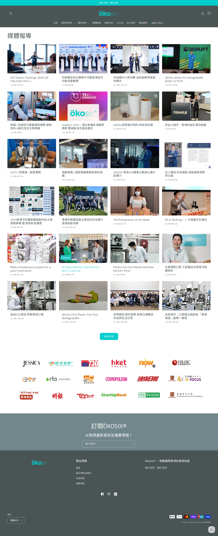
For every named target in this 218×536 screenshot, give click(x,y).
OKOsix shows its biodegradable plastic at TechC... (184, 79)
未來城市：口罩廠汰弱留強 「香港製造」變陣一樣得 (186, 316)
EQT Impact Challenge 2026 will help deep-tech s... (29, 79)
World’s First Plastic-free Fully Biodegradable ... (80, 316)
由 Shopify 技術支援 (203, 522)
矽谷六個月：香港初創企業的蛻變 (185, 125)
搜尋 (78, 468)
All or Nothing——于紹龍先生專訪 (186, 219)
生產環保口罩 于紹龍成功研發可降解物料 (186, 268)
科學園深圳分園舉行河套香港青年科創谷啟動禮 (82, 79)
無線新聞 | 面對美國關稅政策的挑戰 (82, 174)
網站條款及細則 (83, 473)
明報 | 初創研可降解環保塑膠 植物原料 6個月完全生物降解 (31, 126)
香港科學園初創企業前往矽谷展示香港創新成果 (82, 221)
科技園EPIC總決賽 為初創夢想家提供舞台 (134, 79)
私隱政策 (80, 478)
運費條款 (80, 483)
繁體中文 (15, 520)
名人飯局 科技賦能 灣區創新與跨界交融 (185, 174)
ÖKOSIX (191, 522)
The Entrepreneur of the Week (131, 219)
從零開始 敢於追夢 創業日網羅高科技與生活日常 (133, 316)
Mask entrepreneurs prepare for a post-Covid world (30, 268)
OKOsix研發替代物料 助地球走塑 (133, 125)
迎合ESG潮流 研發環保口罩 (26, 314)
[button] (10, 13)
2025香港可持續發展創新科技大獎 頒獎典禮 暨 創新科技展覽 (31, 221)
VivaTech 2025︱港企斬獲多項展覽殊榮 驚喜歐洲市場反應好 (83, 126)
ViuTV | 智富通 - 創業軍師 (25, 172)
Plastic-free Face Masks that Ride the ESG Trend (133, 268)
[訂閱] (132, 443)
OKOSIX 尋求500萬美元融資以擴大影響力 (134, 174)
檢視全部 (109, 336)
